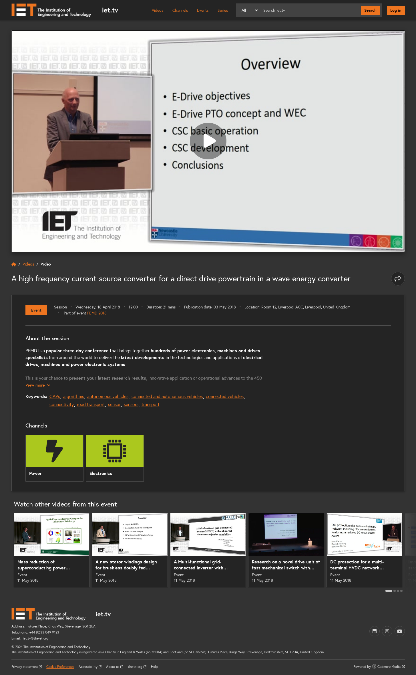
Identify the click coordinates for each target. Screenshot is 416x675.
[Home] (64, 10)
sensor (114, 404)
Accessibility (88, 667)
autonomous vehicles (107, 396)
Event (36, 310)
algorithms (73, 396)
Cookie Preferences (60, 667)
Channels (180, 10)
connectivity (61, 404)
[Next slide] (411, 552)
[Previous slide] (5, 552)
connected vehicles (225, 396)
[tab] (388, 591)
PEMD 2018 (97, 313)
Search (370, 10)
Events (202, 10)
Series (223, 10)
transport (151, 404)
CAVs (54, 396)
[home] (13, 264)
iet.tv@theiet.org (35, 638)
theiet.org (135, 667)
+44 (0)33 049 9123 (44, 632)
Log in (395, 10)
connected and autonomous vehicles (167, 396)
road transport (91, 404)
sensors (131, 404)
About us (113, 667)
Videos (157, 10)
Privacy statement (25, 667)
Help (154, 667)
